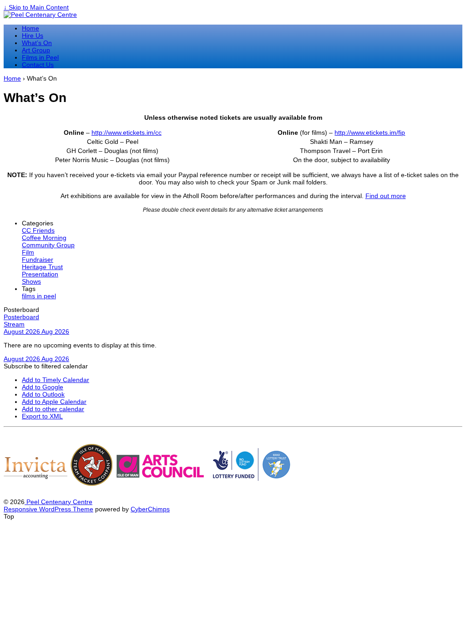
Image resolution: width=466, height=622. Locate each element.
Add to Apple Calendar (54, 401)
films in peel (39, 296)
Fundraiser (37, 259)
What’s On (37, 42)
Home (30, 28)
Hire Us (32, 35)
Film (28, 252)
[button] (46, 366)
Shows (31, 281)
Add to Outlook (43, 394)
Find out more (385, 195)
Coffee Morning (44, 237)
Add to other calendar (53, 409)
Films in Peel (40, 57)
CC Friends (38, 230)
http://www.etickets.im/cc (126, 132)
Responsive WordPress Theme (48, 509)
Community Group (48, 245)
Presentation (40, 274)
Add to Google (42, 387)
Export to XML (42, 416)
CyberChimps (150, 509)
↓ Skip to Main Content (36, 7)
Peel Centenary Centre (58, 501)
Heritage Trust (42, 266)
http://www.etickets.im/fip (369, 132)
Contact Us (38, 64)
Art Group (36, 50)
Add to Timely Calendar (55, 379)
